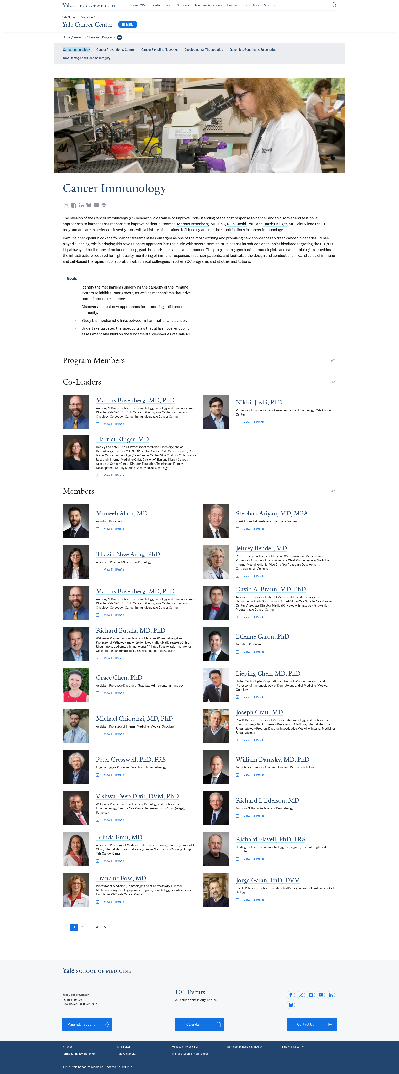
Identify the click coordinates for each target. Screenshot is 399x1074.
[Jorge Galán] (216, 890)
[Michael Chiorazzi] (76, 726)
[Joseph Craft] (216, 726)
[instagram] (311, 995)
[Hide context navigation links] (119, 37)
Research (79, 37)
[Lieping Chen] (216, 685)
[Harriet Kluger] (76, 452)
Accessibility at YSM (185, 1047)
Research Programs (102, 37)
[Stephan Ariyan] (216, 521)
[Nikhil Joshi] (216, 412)
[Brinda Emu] (76, 849)
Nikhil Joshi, (237, 224)
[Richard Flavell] (216, 849)
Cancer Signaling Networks (159, 50)
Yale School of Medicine (77, 17)
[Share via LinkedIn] (81, 205)
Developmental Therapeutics (203, 50)
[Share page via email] (96, 205)
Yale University (126, 1054)
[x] (301, 995)
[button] (74, 927)
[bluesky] (291, 1005)
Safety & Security (293, 1047)
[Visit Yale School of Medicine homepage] (96, 971)
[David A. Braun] (216, 603)
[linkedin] (331, 995)
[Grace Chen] (76, 685)
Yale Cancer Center (87, 24)
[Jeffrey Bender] (216, 562)
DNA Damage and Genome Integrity (86, 58)
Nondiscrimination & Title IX (244, 1047)
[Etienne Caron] (216, 644)
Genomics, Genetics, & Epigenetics (253, 50)
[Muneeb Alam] (76, 521)
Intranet (67, 1047)
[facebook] (291, 995)
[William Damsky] (216, 767)
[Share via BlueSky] (88, 205)
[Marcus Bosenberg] (76, 412)
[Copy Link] (333, 360)
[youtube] (321, 995)
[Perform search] (334, 5)
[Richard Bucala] (76, 644)
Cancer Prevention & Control (115, 50)
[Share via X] (66, 205)
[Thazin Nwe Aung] (76, 562)
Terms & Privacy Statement (79, 1054)
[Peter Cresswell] (76, 767)
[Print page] (103, 205)
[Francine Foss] (76, 890)
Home (67, 37)
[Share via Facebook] (73, 205)
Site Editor (123, 1047)
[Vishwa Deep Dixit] (76, 808)
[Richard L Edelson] (216, 808)
